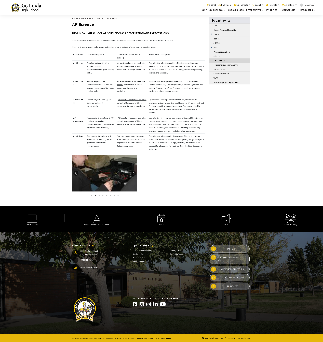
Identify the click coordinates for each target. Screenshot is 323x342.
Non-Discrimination (176, 258)
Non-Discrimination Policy (213, 338)
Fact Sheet (232, 249)
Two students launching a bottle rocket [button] (114, 196)
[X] (142, 305)
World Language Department (226, 82)
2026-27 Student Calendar (142, 250)
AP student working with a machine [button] (95, 196)
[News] (226, 218)
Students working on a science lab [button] (103, 196)
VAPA (215, 78)
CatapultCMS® (150, 338)
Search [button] (258, 5)
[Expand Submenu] (211, 34)
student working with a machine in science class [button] (99, 196)
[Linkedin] (155, 305)
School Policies (175, 250)
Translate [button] (272, 5)
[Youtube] (163, 305)
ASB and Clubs (235, 10)
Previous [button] (75, 173)
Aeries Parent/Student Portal (229, 259)
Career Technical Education (225, 30)
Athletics (271, 10)
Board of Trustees (139, 258)
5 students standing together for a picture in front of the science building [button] (91, 196)
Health (216, 38)
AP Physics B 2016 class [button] (118, 196)
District (212, 5)
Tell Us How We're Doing (232, 277)
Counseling (288, 10)
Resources (306, 10)
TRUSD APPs (232, 286)
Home (204, 10)
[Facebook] (135, 305)
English (216, 34)
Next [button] (133, 173)
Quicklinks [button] (290, 5)
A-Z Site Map (245, 338)
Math (215, 47)
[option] (104, 173)
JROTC (216, 43)
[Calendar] (161, 218)
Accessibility (231, 338)
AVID (215, 25)
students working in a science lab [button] (106, 196)
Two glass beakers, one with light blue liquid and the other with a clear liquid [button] (110, 196)
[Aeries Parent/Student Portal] (97, 218)
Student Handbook (177, 254)
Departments (253, 10)
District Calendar (138, 262)
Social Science (219, 69)
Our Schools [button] (242, 5)
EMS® (159, 338)
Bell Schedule (138, 254)
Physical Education (221, 52)
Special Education (221, 73)
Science (99, 18)
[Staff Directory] (290, 218)
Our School (216, 10)
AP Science (111, 18)
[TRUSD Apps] (32, 218)
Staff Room (226, 5)
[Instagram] (148, 305)
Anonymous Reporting (232, 269)
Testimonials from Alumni (226, 65)
